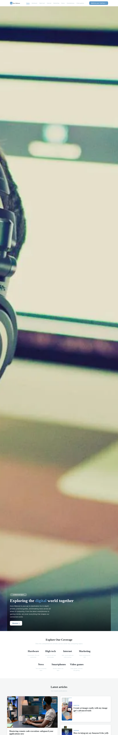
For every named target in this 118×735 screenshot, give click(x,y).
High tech (42, 3)
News (63, 3)
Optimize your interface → (98, 3)
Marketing (56, 3)
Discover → (16, 623)
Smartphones (70, 3)
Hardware (34, 3)
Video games (80, 3)
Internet (49, 3)
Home (28, 3)
